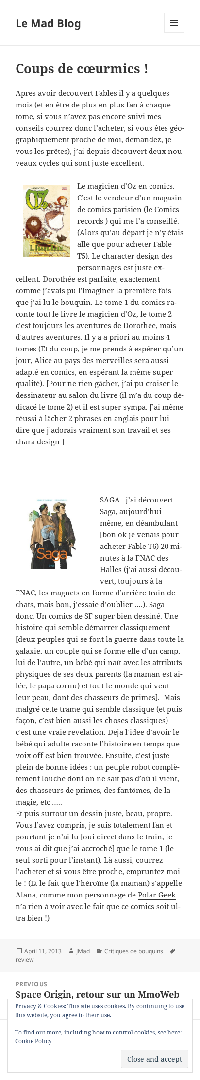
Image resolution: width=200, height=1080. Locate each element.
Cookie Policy (33, 1041)
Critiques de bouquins (133, 951)
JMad (83, 951)
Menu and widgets (174, 32)
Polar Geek (157, 894)
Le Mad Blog (48, 22)
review (24, 960)
